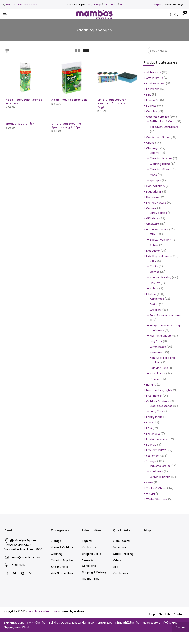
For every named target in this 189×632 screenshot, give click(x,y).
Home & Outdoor (157, 229)
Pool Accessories (157, 439)
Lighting (151, 384)
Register (87, 541)
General (151, 208)
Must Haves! (154, 396)
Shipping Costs (91, 554)
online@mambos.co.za (31, 4)
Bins (148, 94)
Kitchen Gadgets (160, 336)
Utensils (155, 379)
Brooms (155, 153)
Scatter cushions (161, 239)
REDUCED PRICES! (156, 450)
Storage (151, 461)
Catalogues (120, 573)
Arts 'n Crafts (154, 78)
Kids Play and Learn (158, 256)
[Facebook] (7, 573)
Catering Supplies (157, 117)
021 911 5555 (12, 4)
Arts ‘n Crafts (59, 567)
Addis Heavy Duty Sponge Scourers (24, 101)
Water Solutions (160, 477)
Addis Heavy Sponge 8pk (69, 100)
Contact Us (89, 547)
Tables (154, 245)
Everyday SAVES (156, 203)
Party (149, 422)
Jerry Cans (157, 411)
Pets (149, 428)
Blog (115, 567)
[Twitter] (15, 573)
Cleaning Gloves (160, 169)
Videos (117, 560)
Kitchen (151, 294)
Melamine (156, 352)
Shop (151, 614)
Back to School (155, 83)
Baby (153, 261)
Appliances (157, 299)
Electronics (153, 197)
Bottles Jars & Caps (162, 121)
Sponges (155, 180)
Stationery (152, 456)
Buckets (151, 106)
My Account (120, 547)
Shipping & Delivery (94, 572)
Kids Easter (153, 251)
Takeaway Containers (164, 127)
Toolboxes (156, 471)
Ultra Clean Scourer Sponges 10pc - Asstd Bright (113, 103)
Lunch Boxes (158, 347)
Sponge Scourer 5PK (20, 123)
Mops (153, 175)
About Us (164, 614)
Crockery (155, 310)
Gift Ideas (152, 218)
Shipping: (159, 4)
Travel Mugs (157, 373)
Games (154, 272)
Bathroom (152, 89)
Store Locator (121, 541)
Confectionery (155, 186)
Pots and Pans (159, 368)
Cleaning (152, 148)
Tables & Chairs (156, 488)
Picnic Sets (153, 433)
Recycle (151, 445)
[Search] (169, 14)
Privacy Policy (90, 579)
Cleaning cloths (160, 164)
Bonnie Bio (152, 100)
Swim (149, 482)
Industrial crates (160, 466)
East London (111, 4)
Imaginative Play (160, 277)
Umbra (150, 493)
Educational (153, 191)
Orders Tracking (123, 554)
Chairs (150, 142)
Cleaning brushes (161, 158)
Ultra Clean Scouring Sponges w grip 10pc (66, 125)
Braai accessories (161, 406)
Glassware (152, 224)
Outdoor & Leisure (157, 401)
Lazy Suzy (156, 341)
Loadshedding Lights (159, 390)
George (97, 4)
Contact (179, 614)
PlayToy (155, 283)
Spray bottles (158, 213)
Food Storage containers (166, 315)
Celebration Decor (158, 137)
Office (154, 234)
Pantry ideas (154, 417)
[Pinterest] (30, 573)
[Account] (176, 14)
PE (121, 4)
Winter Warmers (156, 499)
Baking (154, 304)
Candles (151, 111)
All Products (153, 72)
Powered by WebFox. (71, 611)
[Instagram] (23, 573)
